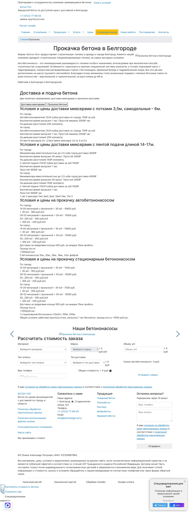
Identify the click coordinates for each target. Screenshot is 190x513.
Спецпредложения (107, 32)
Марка (74, 344)
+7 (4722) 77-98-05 (30, 15)
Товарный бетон (106, 398)
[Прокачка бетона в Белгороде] (95, 334)
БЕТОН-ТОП (24, 393)
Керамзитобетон (106, 415)
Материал (23, 344)
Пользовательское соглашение (35, 427)
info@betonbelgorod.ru (69, 418)
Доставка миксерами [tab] (33, 104)
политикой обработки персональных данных (127, 386)
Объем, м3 (129, 344)
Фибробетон (104, 411)
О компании (40, 32)
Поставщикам (147, 32)
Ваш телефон (25, 370)
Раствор (101, 407)
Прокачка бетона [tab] (57, 104)
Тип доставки (78, 357)
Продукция (60, 32)
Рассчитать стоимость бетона (22, 486)
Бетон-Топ (25, 7)
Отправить (154, 446)
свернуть (5, 500)
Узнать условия (102, 2)
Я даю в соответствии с (85, 386)
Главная (25, 32)
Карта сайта (24, 432)
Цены (90, 32)
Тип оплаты (24, 357)
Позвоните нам (13, 491)
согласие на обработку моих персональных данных (53, 386)
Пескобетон (103, 402)
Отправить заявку (148, 374)
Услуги (76, 32)
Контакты (163, 32)
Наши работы (128, 32)
